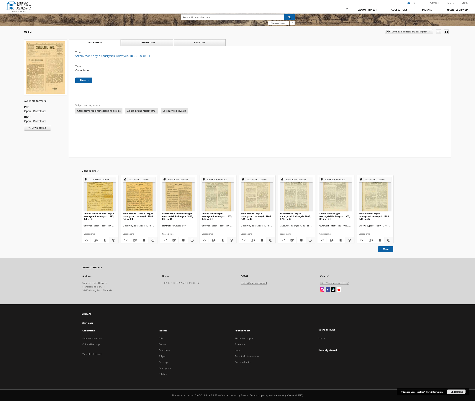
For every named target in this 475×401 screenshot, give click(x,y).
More (386, 249)
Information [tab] (147, 42)
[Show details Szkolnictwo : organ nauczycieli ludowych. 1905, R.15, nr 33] (309, 240)
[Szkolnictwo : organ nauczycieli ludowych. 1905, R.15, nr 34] (336, 194)
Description (165, 368)
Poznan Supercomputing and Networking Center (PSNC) (272, 395)
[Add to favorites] (438, 31)
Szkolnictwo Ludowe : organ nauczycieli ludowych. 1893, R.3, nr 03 (138, 216)
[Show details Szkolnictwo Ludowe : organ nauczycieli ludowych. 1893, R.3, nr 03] (152, 240)
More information (434, 391)
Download (39, 111)
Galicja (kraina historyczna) (141, 110)
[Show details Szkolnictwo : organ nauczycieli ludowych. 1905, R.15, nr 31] (231, 240)
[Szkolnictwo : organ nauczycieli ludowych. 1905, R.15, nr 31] (218, 194)
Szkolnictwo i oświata (174, 110)
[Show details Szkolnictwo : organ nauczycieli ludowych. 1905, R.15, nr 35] (388, 240)
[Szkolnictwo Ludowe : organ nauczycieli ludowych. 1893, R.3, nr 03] (139, 194)
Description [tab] (95, 42)
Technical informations (247, 356)
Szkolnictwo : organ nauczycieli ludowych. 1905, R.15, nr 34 (334, 216)
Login (465, 2)
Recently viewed (457, 9)
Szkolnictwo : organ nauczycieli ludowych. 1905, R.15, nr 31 (217, 216)
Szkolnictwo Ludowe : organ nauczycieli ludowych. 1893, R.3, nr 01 (177, 216)
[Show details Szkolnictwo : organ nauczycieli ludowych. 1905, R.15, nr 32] (270, 240)
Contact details (242, 362)
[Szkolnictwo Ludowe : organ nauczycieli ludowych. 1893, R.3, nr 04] (100, 194)
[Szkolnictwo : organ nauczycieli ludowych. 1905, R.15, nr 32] (257, 194)
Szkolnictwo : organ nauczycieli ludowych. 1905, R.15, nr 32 (256, 216)
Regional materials (92, 338)
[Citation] (446, 31)
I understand (456, 391)
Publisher (163, 374)
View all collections (92, 354)
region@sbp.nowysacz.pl (254, 283)
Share (451, 2)
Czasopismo (82, 70)
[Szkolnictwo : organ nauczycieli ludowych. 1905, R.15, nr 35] (375, 194)
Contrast (435, 2)
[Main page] (347, 10)
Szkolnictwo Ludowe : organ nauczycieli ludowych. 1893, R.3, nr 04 (98, 216)
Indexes (427, 9)
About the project (244, 338)
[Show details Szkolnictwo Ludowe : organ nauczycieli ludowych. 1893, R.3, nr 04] (113, 240)
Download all (38, 127)
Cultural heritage (91, 344)
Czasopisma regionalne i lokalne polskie (99, 110)
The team (240, 344)
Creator (163, 344)
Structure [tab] (199, 42)
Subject (162, 356)
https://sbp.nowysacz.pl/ (333, 283)
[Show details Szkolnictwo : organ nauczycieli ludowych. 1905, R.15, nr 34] (349, 240)
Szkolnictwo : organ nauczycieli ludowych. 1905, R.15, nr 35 (374, 216)
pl (414, 3)
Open (28, 111)
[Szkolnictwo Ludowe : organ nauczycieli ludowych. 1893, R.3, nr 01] (178, 194)
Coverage (164, 362)
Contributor (165, 350)
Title (161, 338)
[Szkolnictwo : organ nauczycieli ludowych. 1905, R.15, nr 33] (296, 194)
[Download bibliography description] (95, 240)
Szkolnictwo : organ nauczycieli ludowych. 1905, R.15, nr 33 (295, 216)
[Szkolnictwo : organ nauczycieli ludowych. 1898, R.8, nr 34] (45, 67)
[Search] (289, 17)
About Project (367, 9)
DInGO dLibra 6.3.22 (206, 395)
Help (237, 350)
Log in (321, 338)
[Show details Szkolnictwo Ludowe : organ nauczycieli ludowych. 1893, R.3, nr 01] (191, 240)
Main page (87, 322)
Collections (399, 9)
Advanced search (278, 23)
